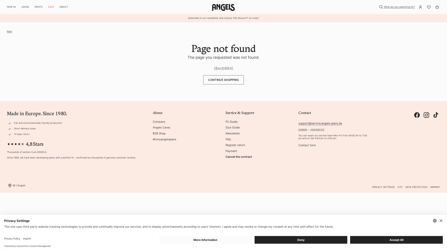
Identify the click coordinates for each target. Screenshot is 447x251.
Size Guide (233, 127)
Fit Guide (231, 121)
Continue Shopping (223, 80)
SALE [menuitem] (51, 7)
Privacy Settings (383, 187)
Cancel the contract (239, 156)
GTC (400, 187)
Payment (231, 151)
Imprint (435, 187)
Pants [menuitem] (39, 7)
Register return (235, 145)
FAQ (228, 139)
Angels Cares (161, 127)
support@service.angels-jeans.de (320, 123)
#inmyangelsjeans (164, 139)
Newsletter (233, 133)
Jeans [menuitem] (25, 7)
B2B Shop (159, 133)
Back (9, 31)
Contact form (307, 145)
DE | (19, 185)
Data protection (416, 187)
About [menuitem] (64, 7)
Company (159, 121)
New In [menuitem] (11, 7)
